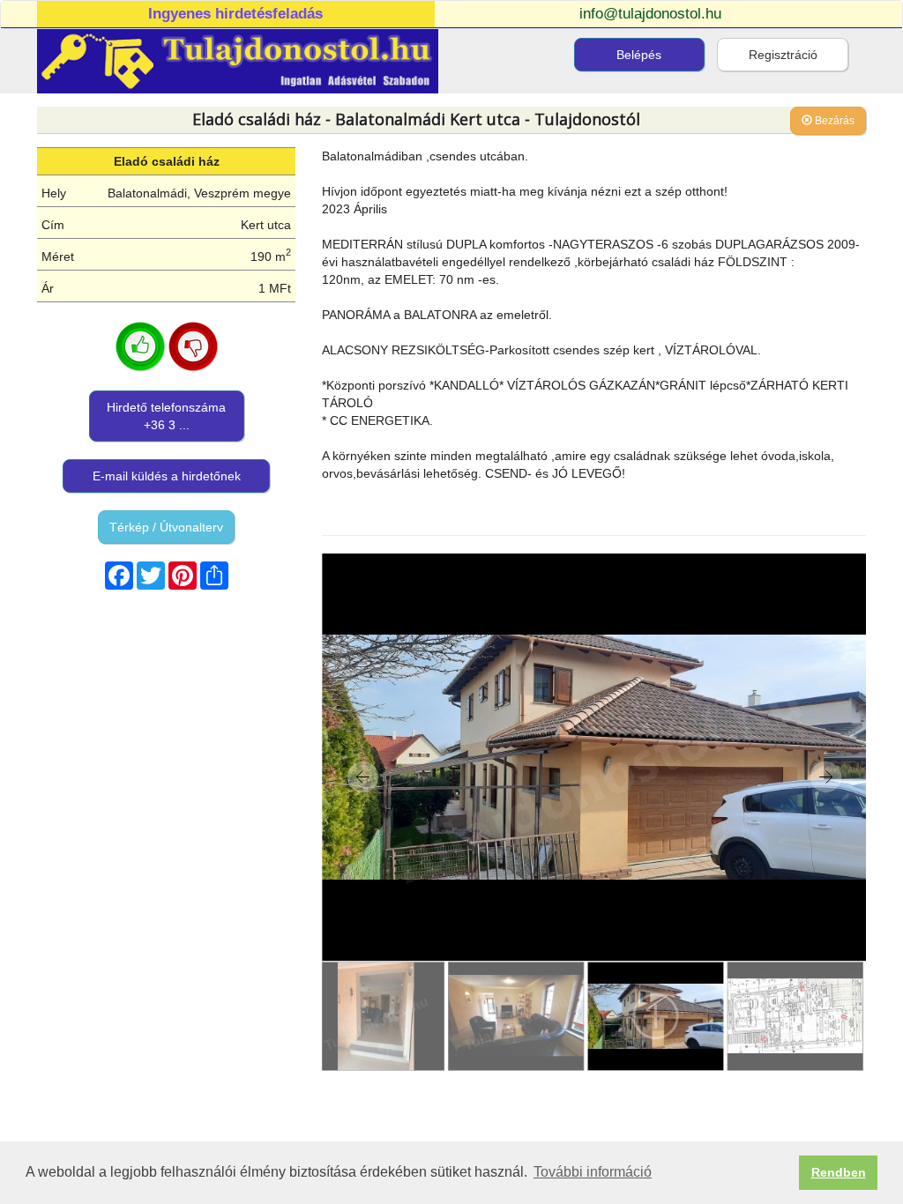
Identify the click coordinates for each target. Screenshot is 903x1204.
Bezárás (833, 121)
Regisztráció (783, 55)
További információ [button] (593, 1171)
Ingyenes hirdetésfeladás (235, 13)
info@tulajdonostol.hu (650, 13)
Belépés (638, 55)
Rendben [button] (838, 1172)
